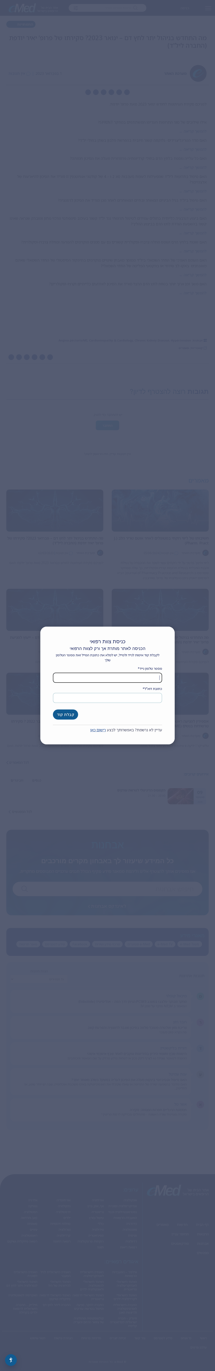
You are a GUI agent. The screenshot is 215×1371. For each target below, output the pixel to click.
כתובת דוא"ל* (152, 688)
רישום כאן (98, 730)
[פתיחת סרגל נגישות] (11, 1360)
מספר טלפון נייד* (150, 668)
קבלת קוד (65, 714)
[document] (107, 685)
